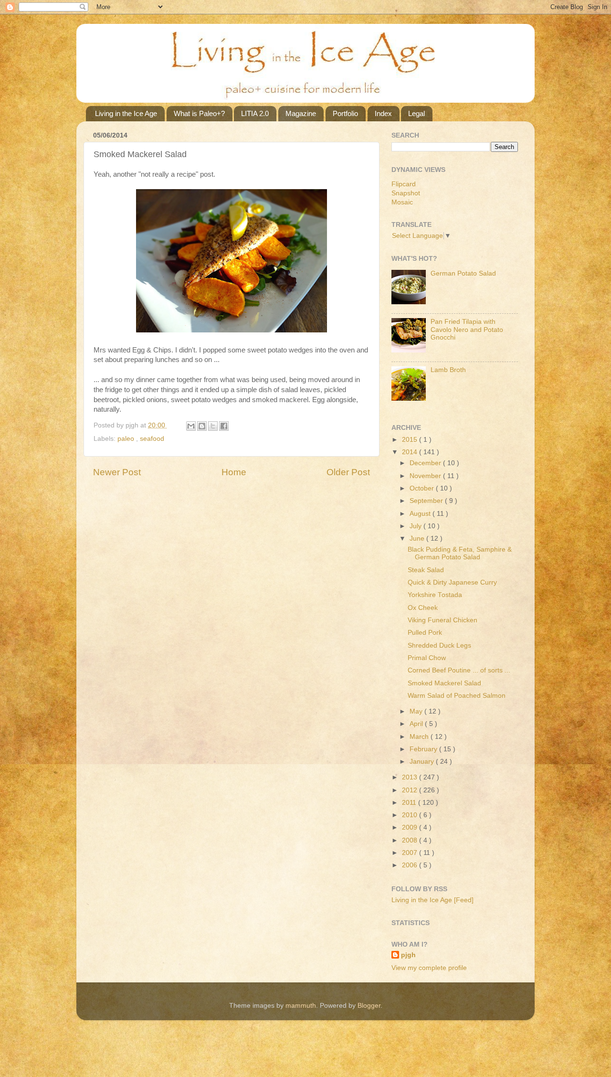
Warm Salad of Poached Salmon (457, 695)
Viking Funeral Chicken (442, 620)
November (426, 476)
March (420, 736)
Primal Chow (427, 657)
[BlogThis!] (202, 426)
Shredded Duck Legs (439, 645)
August (421, 513)
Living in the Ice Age (126, 113)
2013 (410, 777)
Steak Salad (426, 570)
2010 (410, 815)
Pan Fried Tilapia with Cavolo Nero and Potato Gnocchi (467, 329)
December (426, 463)
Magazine (300, 113)
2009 (410, 827)
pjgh (408, 955)
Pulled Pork (425, 632)
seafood (152, 438)
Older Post (348, 472)
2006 (410, 865)
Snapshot (405, 193)
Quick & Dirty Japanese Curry (452, 582)
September (427, 500)
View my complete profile (429, 967)
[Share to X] (213, 426)
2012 (410, 790)
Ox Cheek (423, 607)
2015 (410, 439)
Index (383, 113)
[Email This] (191, 426)
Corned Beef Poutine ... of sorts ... (459, 670)
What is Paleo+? (199, 113)
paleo (126, 438)
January (423, 761)
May (417, 711)
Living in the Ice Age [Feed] (432, 900)
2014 (410, 452)
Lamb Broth (448, 369)
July (416, 526)
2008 (410, 840)
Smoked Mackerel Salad (444, 683)
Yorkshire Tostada (435, 594)
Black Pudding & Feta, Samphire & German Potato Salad (460, 553)
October (423, 488)
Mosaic (402, 202)
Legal (416, 113)
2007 (410, 852)
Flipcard (403, 184)
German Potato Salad (463, 273)
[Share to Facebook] (224, 426)
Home (233, 472)
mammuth (300, 1005)
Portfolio (345, 113)
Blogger (369, 1005)
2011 (410, 802)
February (424, 749)
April (417, 723)
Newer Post (117, 472)
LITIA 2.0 (255, 113)
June (418, 538)
